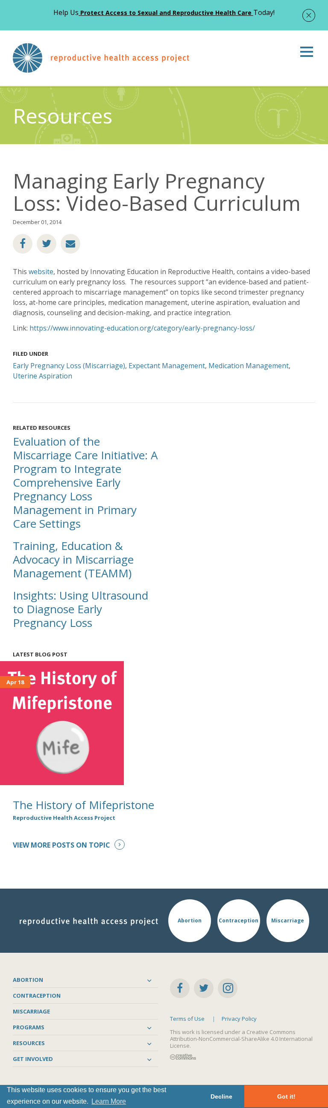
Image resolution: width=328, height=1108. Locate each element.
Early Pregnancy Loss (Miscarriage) (69, 365)
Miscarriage (31, 1011)
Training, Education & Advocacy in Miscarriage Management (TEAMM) (73, 559)
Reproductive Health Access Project (64, 817)
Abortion (28, 980)
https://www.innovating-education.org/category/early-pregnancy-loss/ (143, 328)
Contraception (37, 995)
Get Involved (33, 1059)
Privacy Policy (239, 1018)
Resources (29, 1043)
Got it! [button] (286, 1096)
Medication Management (248, 365)
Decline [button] (221, 1096)
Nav (306, 51)
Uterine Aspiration (42, 376)
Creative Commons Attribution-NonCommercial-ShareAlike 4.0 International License (241, 1038)
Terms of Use (187, 1018)
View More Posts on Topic (61, 845)
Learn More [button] (108, 1101)
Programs (28, 1027)
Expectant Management (167, 365)
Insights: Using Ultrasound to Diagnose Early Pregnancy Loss (80, 609)
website (40, 271)
